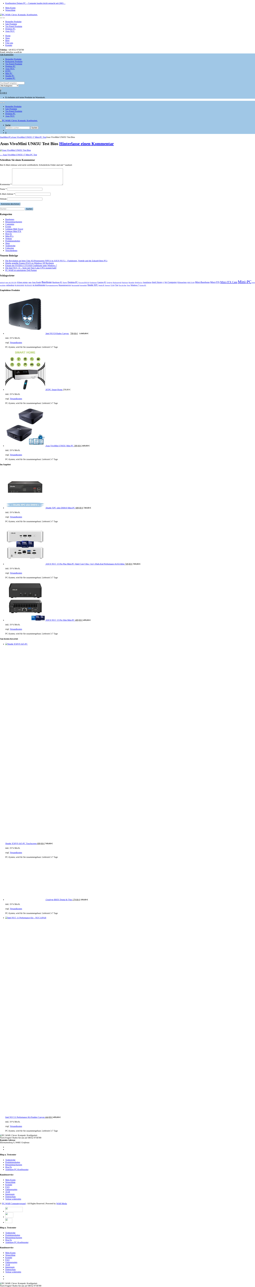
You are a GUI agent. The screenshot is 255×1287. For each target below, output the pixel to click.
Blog (7, 40)
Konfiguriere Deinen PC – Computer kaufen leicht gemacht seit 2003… (35, 3)
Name (3, 189)
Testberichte (10, 246)
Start (2, 137)
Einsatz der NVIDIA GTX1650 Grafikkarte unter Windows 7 (31, 265)
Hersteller (131, 282)
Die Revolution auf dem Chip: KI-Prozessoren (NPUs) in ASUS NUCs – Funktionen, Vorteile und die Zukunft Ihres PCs (56, 261)
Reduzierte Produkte (13, 61)
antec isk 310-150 (10, 282)
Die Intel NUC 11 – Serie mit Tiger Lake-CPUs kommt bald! (30, 268)
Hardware (125, 282)
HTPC (8, 71)
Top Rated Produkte (13, 26)
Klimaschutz (182, 282)
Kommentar (6, 184)
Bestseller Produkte (13, 21)
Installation (147, 282)
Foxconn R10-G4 (83, 282)
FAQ (7, 1187)
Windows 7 (135, 285)
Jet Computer (170, 282)
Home (7, 36)
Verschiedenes (11, 250)
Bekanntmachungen (13, 222)
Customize (9, 224)
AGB (7, 1192)
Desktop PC (10, 29)
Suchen (34, 128)
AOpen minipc (22, 282)
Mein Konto (10, 8)
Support (107, 285)
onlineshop (10, 285)
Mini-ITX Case (228, 282)
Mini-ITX (215, 282)
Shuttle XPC (92, 285)
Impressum (9, 1194)
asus (29, 282)
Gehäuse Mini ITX (13, 231)
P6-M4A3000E (19, 285)
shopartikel (83, 285)
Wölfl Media (61, 1203)
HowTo (8, 234)
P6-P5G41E (28, 285)
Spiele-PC (102, 285)
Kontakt (8, 45)
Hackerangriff (117, 282)
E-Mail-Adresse (7, 194)
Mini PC (8, 73)
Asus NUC (10, 31)
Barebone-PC (57, 282)
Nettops (8, 238)
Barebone (47, 282)
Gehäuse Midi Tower (14, 229)
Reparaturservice (65, 285)
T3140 (112, 285)
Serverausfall (76, 285)
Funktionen (93, 282)
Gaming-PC (101, 282)
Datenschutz (10, 1196)
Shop (7, 38)
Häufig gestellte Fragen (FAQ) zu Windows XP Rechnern (29, 263)
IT (163, 282)
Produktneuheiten (12, 241)
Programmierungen (52, 285)
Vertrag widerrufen (13, 1199)
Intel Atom (157, 282)
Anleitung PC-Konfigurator (16, 1169)
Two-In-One (122, 285)
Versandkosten (16, 342)
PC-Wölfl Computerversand (14, 1203)
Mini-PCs (8, 137)
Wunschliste (10, 10)
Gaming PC (10, 78)
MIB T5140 (191, 282)
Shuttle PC (9, 76)
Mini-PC (244, 282)
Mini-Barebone (202, 282)
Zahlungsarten (11, 1189)
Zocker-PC (142, 285)
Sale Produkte (11, 24)
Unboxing (9, 248)
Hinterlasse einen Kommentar (86, 143)
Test (116, 285)
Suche (7, 125)
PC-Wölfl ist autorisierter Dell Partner (21, 270)
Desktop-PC (73, 282)
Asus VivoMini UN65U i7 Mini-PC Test (29, 137)
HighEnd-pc (139, 282)
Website (3, 199)
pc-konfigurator (39, 285)
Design (65, 282)
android (2, 282)
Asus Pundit (36, 282)
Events (8, 226)
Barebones (9, 219)
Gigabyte (109, 282)
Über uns (9, 43)
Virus (128, 285)
